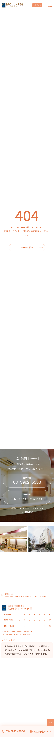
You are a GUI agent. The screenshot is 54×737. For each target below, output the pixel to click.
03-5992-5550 (15, 731)
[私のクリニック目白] (12, 5)
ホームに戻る (27, 247)
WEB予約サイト (42, 731)
